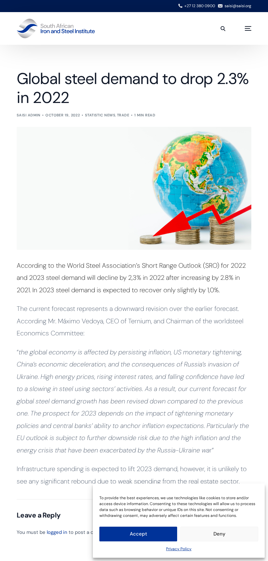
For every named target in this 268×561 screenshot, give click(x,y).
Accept (138, 534)
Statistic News (100, 115)
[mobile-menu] (241, 28)
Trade (123, 115)
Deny (219, 534)
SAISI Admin (29, 115)
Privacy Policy (179, 549)
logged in (57, 532)
